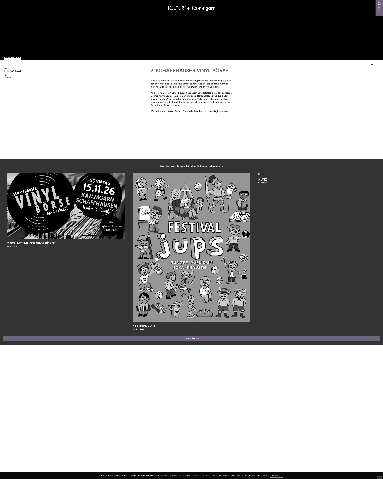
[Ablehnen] (379, 477)
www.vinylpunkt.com (218, 111)
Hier (183, 475)
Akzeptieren (276, 475)
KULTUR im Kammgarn (191, 8)
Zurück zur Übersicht (191, 338)
